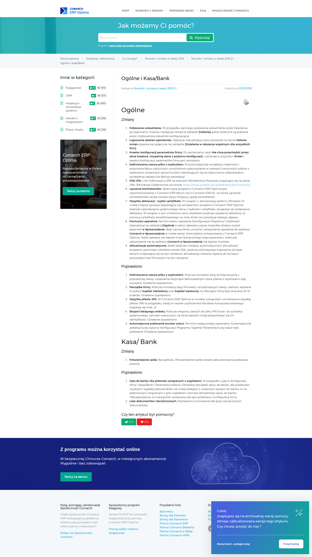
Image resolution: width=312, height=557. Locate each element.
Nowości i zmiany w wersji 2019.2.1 (155, 88)
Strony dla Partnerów (174, 519)
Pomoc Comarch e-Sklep (176, 531)
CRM (69, 95)
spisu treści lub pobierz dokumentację (131, 45)
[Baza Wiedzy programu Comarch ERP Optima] (74, 10)
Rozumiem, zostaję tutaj (233, 544)
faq (203, 10)
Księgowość (73, 87)
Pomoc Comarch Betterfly (177, 527)
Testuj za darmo (78, 191)
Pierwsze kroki (181, 10)
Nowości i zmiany (149, 10)
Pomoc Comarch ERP (174, 523)
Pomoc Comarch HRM (174, 535)
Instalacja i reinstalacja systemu (73, 107)
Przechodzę (291, 544)
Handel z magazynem (74, 120)
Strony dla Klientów (173, 515)
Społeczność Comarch (230, 10)
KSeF (125, 10)
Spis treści (166, 511)
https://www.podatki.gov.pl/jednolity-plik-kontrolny (216, 185)
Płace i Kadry (74, 129)
